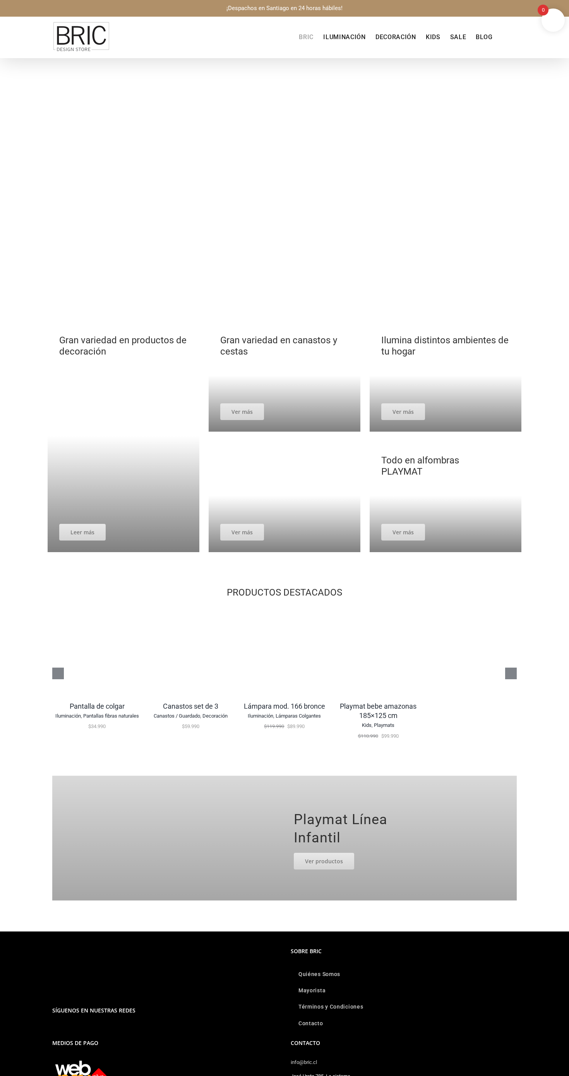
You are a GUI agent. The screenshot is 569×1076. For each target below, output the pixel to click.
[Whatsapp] (65, 1030)
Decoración (215, 716)
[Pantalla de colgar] (97, 610)
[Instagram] (54, 1030)
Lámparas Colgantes (298, 716)
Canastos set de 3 (190, 706)
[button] (504, 37)
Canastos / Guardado (177, 716)
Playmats (384, 725)
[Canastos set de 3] (191, 610)
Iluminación (68, 716)
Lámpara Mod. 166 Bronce (284, 706)
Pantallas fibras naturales (111, 716)
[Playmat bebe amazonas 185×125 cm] (378, 610)
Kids (367, 725)
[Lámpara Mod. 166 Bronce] (284, 610)
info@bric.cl (304, 1062)
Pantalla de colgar (97, 706)
